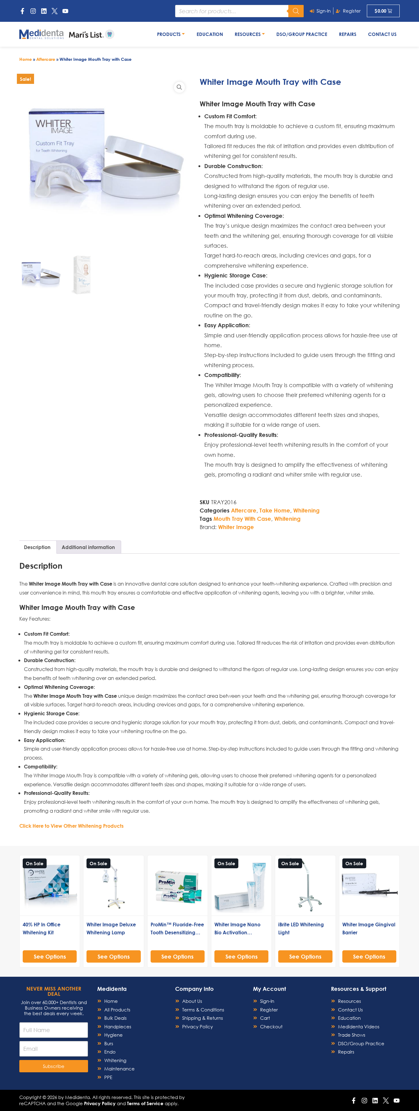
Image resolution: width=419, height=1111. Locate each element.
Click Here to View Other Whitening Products (71, 826)
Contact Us (382, 34)
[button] (179, 87)
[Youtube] (65, 11)
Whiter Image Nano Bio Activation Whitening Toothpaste (240, 932)
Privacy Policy (100, 1103)
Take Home (274, 510)
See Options (50, 956)
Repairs (347, 34)
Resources (248, 34)
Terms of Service (145, 1103)
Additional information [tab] (88, 547)
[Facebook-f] (22, 11)
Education (210, 34)
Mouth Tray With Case (242, 518)
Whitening (306, 510)
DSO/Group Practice (301, 34)
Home (25, 59)
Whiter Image (236, 527)
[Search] (296, 11)
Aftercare (45, 59)
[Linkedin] (44, 11)
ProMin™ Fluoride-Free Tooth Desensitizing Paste (177, 932)
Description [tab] (37, 547)
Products (169, 34)
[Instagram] (33, 11)
